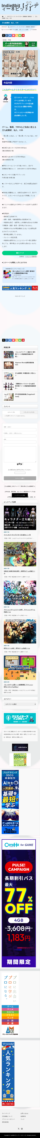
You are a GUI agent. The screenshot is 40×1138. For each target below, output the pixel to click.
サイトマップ (6, 1113)
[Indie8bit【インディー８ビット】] (20, 7)
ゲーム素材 (15, 29)
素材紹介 (33, 26)
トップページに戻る (20, 495)
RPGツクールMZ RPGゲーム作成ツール (17, 648)
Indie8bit (34, 29)
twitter (30, 2)
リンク (22, 1119)
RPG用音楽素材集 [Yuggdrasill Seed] (25, 395)
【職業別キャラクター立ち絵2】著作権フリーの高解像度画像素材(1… (25, 386)
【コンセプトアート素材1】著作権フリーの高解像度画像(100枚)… (25, 354)
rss (27, 2)
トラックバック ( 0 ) (29, 412)
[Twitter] (18, 1128)
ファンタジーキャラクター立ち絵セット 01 (17, 535)
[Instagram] (21, 1128)
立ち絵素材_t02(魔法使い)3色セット (25, 374)
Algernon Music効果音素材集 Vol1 (24, 364)
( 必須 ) (7, 427)
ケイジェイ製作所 (30, 256)
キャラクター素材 (7, 29)
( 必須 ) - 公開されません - (13, 433)
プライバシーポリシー (8, 1119)
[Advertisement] (20, 317)
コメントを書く (25, 29)
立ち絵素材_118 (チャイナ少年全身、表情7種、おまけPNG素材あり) (12, 487)
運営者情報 (5, 1122)
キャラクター (22, 26)
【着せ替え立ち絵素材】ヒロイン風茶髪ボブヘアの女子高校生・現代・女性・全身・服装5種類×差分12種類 (27, 487)
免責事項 (23, 1116)
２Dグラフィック (14, 26)
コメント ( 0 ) (11, 412)
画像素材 (28, 26)
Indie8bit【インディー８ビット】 (19, 1135)
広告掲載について (7, 1116)
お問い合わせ (24, 1113)
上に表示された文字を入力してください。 (20, 470)
